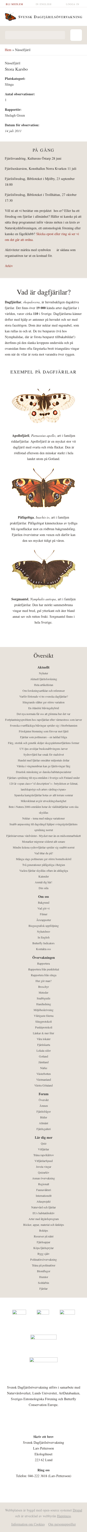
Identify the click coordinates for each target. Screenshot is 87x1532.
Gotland (43, 1056)
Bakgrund (43, 902)
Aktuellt (43, 667)
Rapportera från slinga (43, 975)
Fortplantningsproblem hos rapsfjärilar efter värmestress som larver (43, 719)
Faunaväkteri (43, 1190)
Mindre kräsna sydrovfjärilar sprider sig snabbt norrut (43, 847)
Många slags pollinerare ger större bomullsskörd (43, 859)
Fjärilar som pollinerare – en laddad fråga (43, 737)
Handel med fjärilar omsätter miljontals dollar (43, 760)
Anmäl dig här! (43, 882)
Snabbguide (43, 998)
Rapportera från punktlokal (43, 969)
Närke (43, 1068)
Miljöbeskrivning (43, 1010)
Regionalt (43, 1184)
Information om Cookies (28, 1524)
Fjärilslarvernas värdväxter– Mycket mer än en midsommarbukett (43, 836)
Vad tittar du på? (43, 853)
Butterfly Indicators (43, 943)
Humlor (43, 1277)
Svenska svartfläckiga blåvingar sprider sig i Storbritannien (43, 725)
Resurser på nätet (43, 1236)
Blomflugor (43, 1271)
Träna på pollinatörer (43, 1265)
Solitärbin (43, 1283)
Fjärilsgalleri (43, 1129)
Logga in (72, 4)
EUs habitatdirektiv (44, 1213)
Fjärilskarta (43, 1045)
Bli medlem (14, 4)
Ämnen (43, 1106)
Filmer (43, 914)
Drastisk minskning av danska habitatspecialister (43, 772)
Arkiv (9, 265)
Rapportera (43, 963)
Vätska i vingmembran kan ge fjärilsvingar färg (43, 766)
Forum (44, 1093)
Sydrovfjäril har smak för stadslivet (43, 754)
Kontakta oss (43, 949)
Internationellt (43, 1195)
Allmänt (43, 1123)
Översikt (44, 1100)
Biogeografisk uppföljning (44, 926)
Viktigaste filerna (43, 1016)
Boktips (43, 1230)
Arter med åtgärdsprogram (44, 1219)
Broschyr (43, 987)
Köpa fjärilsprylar (43, 1248)
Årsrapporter (43, 920)
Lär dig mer (43, 1137)
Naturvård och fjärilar (43, 1207)
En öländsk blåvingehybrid (43, 708)
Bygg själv (43, 1254)
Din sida (43, 888)
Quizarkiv (43, 1172)
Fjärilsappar (43, 1242)
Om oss (43, 896)
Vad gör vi (43, 908)
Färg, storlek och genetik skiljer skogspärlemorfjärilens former (43, 743)
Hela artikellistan (43, 685)
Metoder (43, 992)
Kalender (43, 876)
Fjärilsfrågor (43, 1111)
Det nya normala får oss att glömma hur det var (43, 714)
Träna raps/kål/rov (43, 1155)
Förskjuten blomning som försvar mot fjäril (43, 731)
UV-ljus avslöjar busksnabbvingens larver (44, 749)
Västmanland (43, 1079)
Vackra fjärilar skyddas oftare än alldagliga (43, 870)
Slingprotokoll (43, 1021)
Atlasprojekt (43, 1201)
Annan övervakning (43, 1178)
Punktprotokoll (43, 1027)
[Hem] (43, 15)
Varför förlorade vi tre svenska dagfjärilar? (43, 696)
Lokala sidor (43, 1050)
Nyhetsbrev (43, 931)
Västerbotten (43, 1074)
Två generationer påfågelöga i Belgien (43, 865)
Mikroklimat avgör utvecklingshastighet (43, 801)
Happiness (64, 1516)
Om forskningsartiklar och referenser (43, 690)
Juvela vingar (43, 1166)
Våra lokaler (44, 1039)
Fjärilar (43, 1288)
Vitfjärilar (43, 1149)
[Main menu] (76, 35)
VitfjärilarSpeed (44, 1161)
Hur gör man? (43, 981)
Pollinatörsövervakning (43, 1259)
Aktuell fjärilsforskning (43, 679)
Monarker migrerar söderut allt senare (43, 841)
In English (43, 4)
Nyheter (43, 673)
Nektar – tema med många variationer (43, 818)
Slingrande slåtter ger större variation (43, 702)
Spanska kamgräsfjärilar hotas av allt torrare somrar (43, 795)
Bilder (43, 1117)
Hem (8, 49)
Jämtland (43, 1062)
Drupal (77, 1510)
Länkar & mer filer (43, 1033)
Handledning (43, 1004)
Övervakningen (43, 957)
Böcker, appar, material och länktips (43, 1225)
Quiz (43, 1143)
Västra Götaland (43, 1085)
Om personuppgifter (62, 1524)
